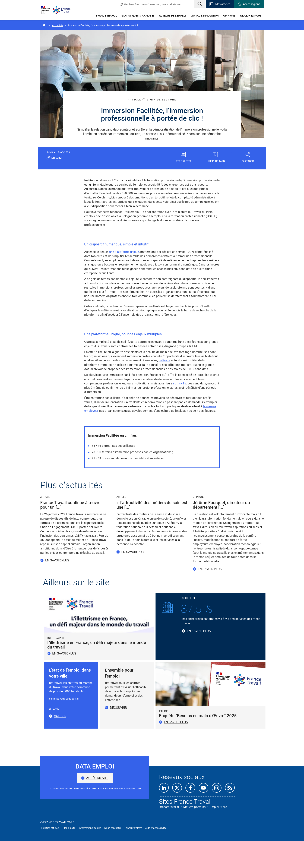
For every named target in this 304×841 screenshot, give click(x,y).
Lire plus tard (216, 160)
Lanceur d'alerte (133, 828)
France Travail (106, 15)
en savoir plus (176, 722)
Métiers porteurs (194, 807)
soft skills (179, 383)
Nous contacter (112, 828)
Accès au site (97, 778)
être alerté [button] (183, 160)
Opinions (229, 15)
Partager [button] (248, 160)
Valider (60, 716)
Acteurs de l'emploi (172, 15)
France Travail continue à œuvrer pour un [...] (71, 505)
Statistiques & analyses (137, 15)
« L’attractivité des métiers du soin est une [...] (151, 505)
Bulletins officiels (50, 828)
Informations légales (90, 828)
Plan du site (69, 828)
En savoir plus (57, 560)
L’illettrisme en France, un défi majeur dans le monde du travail (96, 645)
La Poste (164, 360)
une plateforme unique (124, 252)
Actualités (57, 25)
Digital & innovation (205, 15)
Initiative (57, 158)
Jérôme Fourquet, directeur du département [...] (221, 505)
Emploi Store (218, 807)
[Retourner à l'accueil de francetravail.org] (64, 10)
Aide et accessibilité (155, 828)
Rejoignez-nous (250, 15)
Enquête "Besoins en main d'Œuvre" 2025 (198, 715)
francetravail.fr (169, 807)
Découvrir (118, 707)
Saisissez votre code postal (63, 698)
